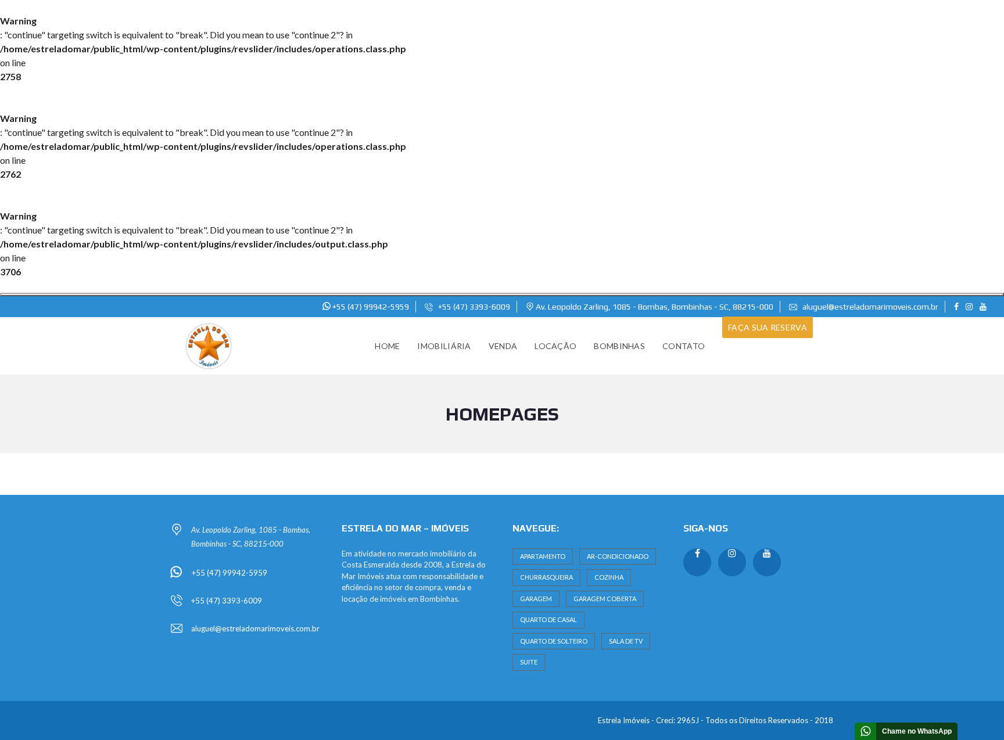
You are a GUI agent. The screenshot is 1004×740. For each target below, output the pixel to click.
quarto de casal (548, 619)
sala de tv (626, 641)
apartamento (542, 556)
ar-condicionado (617, 556)
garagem (536, 598)
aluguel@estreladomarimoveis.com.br (869, 306)
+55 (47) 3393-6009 (473, 306)
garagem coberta (604, 598)
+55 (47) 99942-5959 (370, 306)
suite (528, 662)
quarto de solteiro (553, 641)
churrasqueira (546, 577)
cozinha (608, 577)
